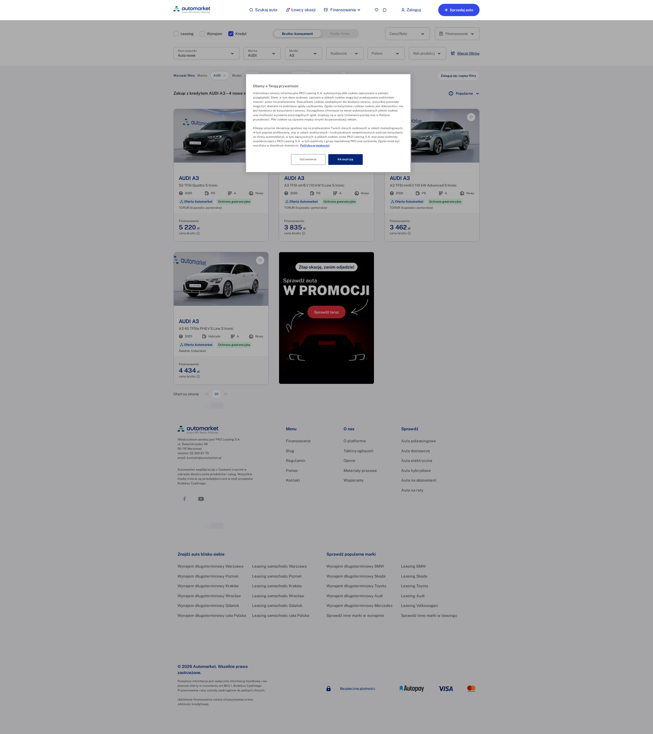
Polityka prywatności (315, 145)
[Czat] (385, 10)
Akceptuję (345, 159)
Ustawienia (308, 159)
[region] (328, 123)
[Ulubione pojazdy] (376, 10)
